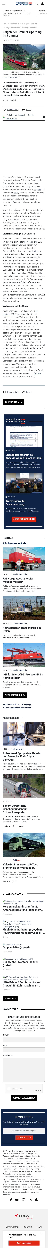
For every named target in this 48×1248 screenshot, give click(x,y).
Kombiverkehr (30, 242)
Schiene (37, 373)
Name (5, 1045)
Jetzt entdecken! (24, 1243)
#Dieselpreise (18, 749)
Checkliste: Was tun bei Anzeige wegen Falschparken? (24, 456)
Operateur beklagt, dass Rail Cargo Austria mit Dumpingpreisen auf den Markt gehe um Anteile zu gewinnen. (22, 684)
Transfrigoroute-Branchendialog (16, 503)
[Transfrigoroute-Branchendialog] (24, 483)
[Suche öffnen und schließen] (37, 4)
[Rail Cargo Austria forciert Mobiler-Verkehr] (24, 559)
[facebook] (11, 1200)
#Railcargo (26, 705)
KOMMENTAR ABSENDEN (24, 1098)
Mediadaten (12, 1227)
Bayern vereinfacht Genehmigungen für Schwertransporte (15, 809)
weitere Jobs (10, 998)
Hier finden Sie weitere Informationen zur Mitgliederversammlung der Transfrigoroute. (22, 510)
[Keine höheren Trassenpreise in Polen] (24, 608)
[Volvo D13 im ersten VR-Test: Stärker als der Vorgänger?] (24, 845)
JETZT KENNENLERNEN (24, 519)
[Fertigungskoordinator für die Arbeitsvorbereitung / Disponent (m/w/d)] (24, 902)
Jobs (39, 1227)
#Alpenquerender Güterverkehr (17, 708)
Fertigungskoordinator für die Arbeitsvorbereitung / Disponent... (23, 908)
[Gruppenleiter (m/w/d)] (12, 944)
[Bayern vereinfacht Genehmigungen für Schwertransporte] (24, 786)
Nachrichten (14, 24)
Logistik (37, 189)
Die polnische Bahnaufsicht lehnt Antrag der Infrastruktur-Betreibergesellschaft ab (19, 636)
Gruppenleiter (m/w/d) (16, 947)
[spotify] (36, 1200)
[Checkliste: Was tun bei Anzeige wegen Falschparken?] (24, 436)
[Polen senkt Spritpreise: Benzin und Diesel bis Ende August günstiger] (24, 734)
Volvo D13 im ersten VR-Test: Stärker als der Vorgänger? (20, 866)
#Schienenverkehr (15, 543)
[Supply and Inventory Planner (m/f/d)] (18, 959)
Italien (35, 251)
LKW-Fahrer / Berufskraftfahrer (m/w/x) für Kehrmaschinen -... (22, 984)
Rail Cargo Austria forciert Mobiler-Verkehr (18, 580)
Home (5, 24)
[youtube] (16, 1200)
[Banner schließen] (41, 1234)
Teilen (28, 109)
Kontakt (28, 1227)
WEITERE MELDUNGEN (15, 695)
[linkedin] (30, 1200)
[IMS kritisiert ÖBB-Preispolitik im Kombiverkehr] (24, 655)
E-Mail (5, 1035)
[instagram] (23, 1200)
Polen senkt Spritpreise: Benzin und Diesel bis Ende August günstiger (21, 756)
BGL (16, 192)
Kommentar (7, 1055)
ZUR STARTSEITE (13, 402)
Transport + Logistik (29, 24)
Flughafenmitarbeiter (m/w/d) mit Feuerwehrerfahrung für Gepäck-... (24, 931)
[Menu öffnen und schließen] (4, 4)
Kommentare (12, 109)
